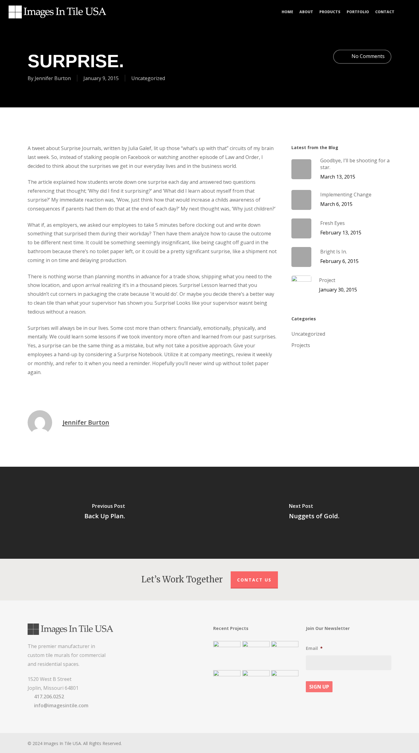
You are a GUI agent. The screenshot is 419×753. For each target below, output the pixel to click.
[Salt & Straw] (284, 654)
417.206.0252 (49, 696)
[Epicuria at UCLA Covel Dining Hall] (256, 683)
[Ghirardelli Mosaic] (256, 654)
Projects (300, 345)
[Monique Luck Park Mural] (226, 683)
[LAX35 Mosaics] (226, 654)
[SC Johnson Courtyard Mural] (284, 683)
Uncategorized (148, 78)
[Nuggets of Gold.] (314, 513)
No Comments (367, 56)
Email (314, 648)
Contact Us (254, 580)
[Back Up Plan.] (105, 513)
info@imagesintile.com (61, 705)
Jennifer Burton (53, 78)
